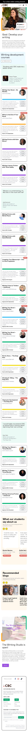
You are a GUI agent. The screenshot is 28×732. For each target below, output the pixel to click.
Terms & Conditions (20, 727)
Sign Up (21, 717)
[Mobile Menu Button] (26, 5)
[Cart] (23, 5)
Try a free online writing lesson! (14, 2)
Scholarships (17, 706)
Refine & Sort (7, 61)
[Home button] (4, 5)
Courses (6, 699)
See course (7, 555)
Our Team (5, 706)
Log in (20, 5)
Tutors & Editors (7, 704)
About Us (5, 702)
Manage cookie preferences (12, 726)
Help (17, 699)
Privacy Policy (22, 726)
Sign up (5, 665)
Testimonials (17, 702)
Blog (15, 704)
